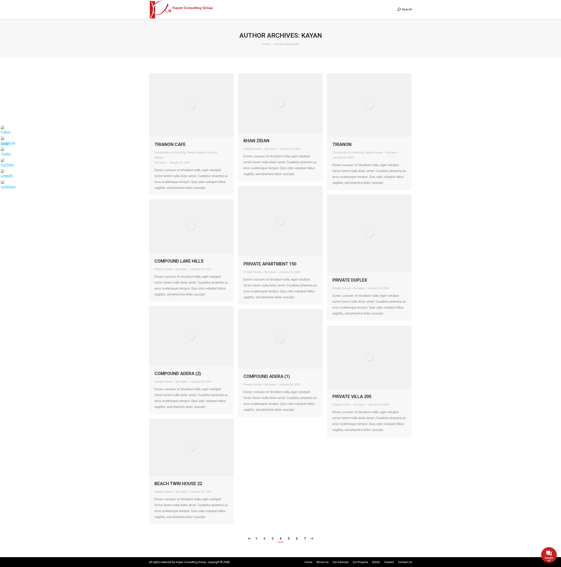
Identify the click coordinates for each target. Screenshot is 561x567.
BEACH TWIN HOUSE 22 (178, 483)
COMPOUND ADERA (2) (177, 373)
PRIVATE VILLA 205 (351, 396)
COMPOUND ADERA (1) (266, 376)
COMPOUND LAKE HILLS (179, 261)
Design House (196, 152)
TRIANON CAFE (170, 144)
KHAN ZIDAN (256, 140)
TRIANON (342, 144)
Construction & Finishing (169, 152)
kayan (311, 35)
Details (197, 105)
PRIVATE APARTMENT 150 (269, 264)
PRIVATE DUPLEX (349, 280)
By (160, 162)
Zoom (185, 105)
